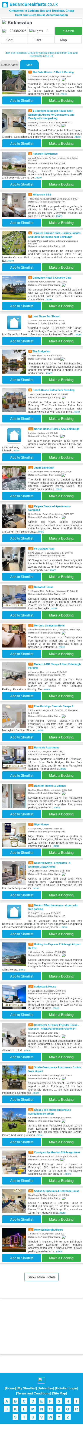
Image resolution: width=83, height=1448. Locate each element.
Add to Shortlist (21, 100)
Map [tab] (29, 65)
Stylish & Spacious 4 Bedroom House (56, 1191)
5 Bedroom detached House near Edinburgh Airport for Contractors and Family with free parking (51, 114)
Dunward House (43, 587)
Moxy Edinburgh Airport (48, 1229)
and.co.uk (34, 4)
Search (68, 31)
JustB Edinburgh (44, 467)
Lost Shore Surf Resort (46, 316)
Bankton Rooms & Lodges (50, 785)
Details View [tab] (9, 65)
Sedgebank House (45, 986)
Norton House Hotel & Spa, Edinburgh (56, 429)
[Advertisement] (41, 1326)
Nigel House (41, 824)
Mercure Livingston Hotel (49, 625)
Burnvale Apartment (46, 747)
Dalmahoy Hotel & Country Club (52, 277)
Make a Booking (61, 100)
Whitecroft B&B (42, 194)
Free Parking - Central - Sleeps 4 (53, 706)
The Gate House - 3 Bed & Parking (53, 72)
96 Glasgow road (44, 548)
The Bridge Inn (41, 351)
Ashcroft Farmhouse (45, 153)
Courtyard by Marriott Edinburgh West (57, 1152)
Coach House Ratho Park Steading (53, 390)
